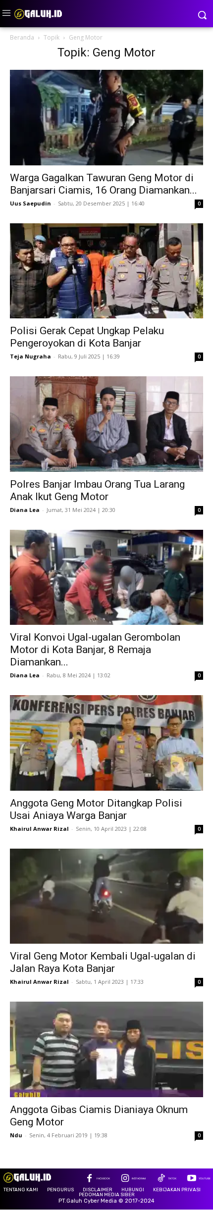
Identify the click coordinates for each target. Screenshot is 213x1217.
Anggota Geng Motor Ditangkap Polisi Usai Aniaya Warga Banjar (96, 809)
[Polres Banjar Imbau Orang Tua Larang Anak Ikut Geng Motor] (106, 424)
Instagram (139, 1178)
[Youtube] (191, 1179)
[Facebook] (89, 1179)
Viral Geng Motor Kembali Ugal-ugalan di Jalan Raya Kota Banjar (103, 962)
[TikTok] (161, 1179)
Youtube (205, 1178)
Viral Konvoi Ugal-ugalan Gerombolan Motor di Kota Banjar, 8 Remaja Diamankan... (95, 649)
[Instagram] (125, 1179)
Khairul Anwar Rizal (39, 828)
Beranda (22, 37)
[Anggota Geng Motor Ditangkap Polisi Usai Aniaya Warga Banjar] (106, 743)
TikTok (172, 1178)
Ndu (16, 1135)
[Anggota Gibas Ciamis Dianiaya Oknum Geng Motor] (106, 1049)
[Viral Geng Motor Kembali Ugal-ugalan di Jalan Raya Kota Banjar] (106, 896)
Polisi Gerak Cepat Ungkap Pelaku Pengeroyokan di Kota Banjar (87, 337)
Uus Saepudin (30, 203)
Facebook (103, 1178)
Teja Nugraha (30, 356)
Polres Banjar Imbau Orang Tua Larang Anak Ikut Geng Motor (97, 490)
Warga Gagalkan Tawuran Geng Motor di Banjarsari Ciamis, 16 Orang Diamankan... (103, 184)
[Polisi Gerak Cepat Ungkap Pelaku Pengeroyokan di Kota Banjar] (106, 271)
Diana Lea (25, 509)
